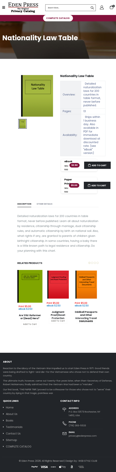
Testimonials (14, 427)
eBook (68, 161)
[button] (111, 7)
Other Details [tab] (44, 203)
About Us (11, 414)
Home (10, 407)
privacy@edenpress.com (83, 435)
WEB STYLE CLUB (87, 461)
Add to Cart (99, 165)
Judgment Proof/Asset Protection (58, 315)
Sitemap (11, 440)
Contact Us (13, 433)
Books (9, 420)
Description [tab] (24, 203)
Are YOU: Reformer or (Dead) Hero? (30, 317)
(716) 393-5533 (77, 425)
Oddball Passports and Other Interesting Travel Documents (86, 317)
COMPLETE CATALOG (58, 18)
